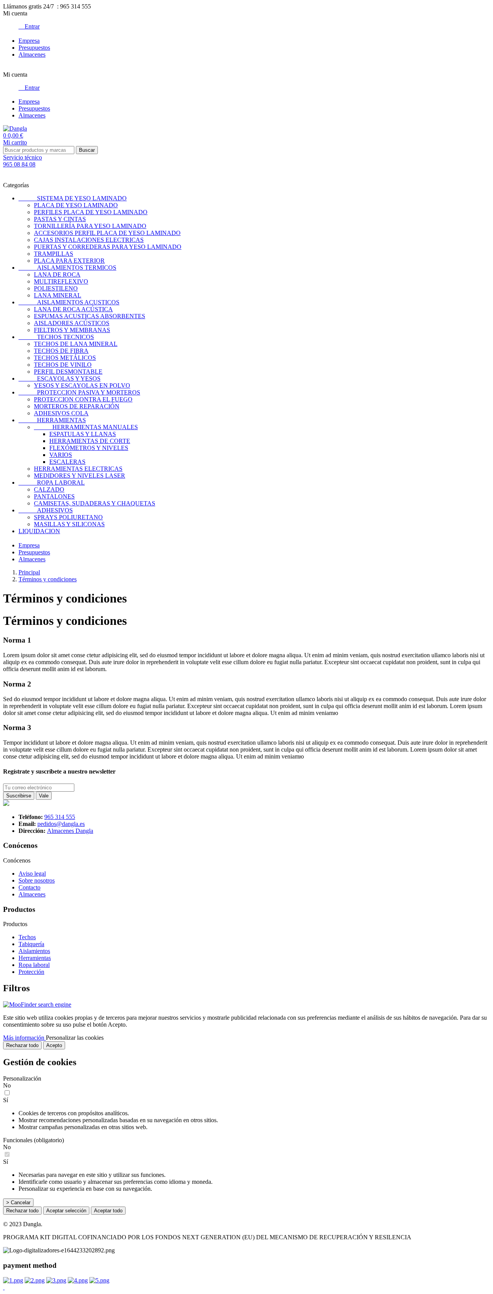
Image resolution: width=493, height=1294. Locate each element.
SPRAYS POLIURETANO (68, 517)
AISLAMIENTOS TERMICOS (67, 267)
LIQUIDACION (39, 531)
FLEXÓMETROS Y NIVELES (88, 448)
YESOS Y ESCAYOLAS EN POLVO (82, 385)
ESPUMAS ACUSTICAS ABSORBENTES (89, 316)
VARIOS (60, 454)
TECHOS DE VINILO (63, 364)
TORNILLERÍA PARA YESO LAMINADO (90, 226)
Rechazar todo (22, 1045)
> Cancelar (18, 1202)
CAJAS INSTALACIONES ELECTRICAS (89, 240)
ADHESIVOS (45, 510)
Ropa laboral (34, 965)
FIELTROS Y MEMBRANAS (72, 330)
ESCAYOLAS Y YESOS (59, 378)
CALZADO (49, 489)
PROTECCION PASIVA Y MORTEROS (79, 392)
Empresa (29, 40)
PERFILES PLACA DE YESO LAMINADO (91, 212)
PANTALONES (54, 496)
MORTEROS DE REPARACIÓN (76, 406)
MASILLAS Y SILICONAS (69, 524)
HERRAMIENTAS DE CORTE (89, 441)
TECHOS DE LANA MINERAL (75, 344)
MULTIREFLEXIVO (61, 281)
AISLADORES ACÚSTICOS (71, 323)
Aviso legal (32, 873)
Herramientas (34, 958)
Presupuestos (34, 47)
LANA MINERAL (57, 295)
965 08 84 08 (19, 164)
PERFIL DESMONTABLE (68, 371)
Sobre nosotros (36, 880)
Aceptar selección (66, 1210)
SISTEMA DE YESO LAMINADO (72, 198)
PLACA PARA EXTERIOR (69, 260)
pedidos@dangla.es (61, 824)
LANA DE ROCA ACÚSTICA (73, 309)
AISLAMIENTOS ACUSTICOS (68, 302)
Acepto (54, 1045)
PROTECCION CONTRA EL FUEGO (83, 399)
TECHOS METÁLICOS (65, 357)
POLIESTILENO (56, 288)
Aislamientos (34, 951)
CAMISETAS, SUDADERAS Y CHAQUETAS (94, 503)
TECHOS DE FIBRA (61, 350)
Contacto (29, 887)
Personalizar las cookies (75, 1037)
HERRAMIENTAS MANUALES (86, 427)
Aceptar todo (108, 1210)
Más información (24, 1037)
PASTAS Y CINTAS (60, 219)
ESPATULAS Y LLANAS (82, 434)
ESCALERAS (67, 461)
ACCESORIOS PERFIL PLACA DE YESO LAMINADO (107, 233)
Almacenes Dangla (70, 830)
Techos (27, 937)
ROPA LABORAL (51, 482)
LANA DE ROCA (57, 274)
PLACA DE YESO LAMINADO (76, 205)
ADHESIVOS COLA (61, 413)
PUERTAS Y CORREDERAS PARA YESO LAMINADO (107, 246)
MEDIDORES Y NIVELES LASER (79, 475)
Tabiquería (31, 944)
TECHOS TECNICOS (56, 337)
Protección (31, 971)
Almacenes (31, 54)
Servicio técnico (22, 157)
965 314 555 (59, 817)
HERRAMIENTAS (52, 420)
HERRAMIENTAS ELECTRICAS (78, 468)
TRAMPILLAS (53, 253)
